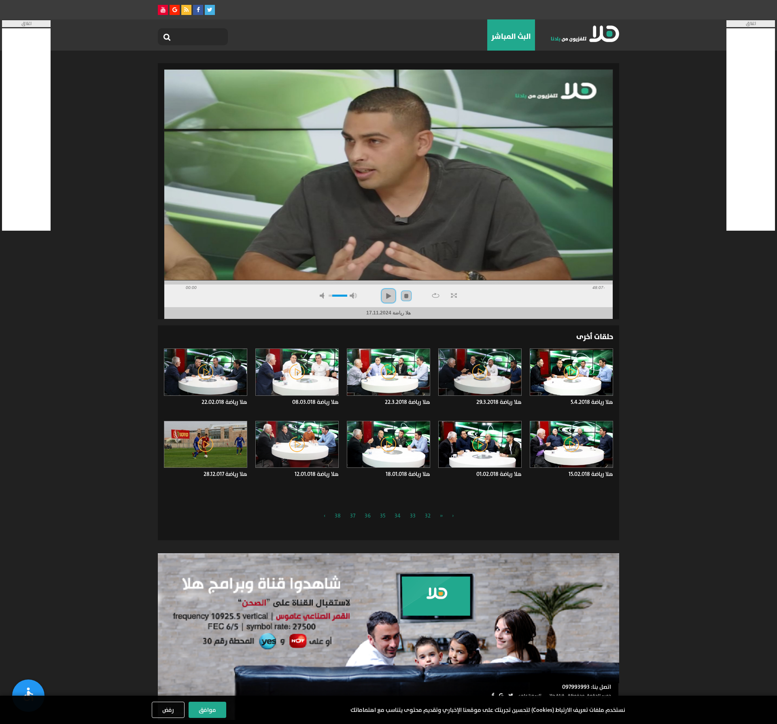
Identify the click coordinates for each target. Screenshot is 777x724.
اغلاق (751, 24)
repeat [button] (436, 295)
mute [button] (323, 296)
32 (428, 515)
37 (352, 515)
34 (398, 515)
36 (368, 515)
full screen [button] (454, 295)
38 (338, 515)
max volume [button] (353, 296)
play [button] (388, 296)
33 (413, 515)
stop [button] (406, 295)
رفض (168, 709)
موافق (207, 709)
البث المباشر (511, 36)
